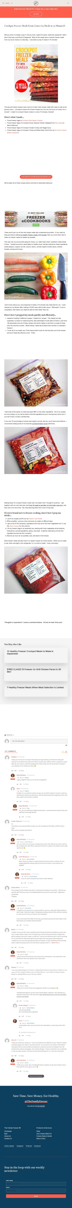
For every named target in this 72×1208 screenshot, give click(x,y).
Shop (38, 1131)
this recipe (58, 123)
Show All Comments (36, 1076)
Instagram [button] (41, 1106)
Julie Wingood (33, 876)
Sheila (26, 986)
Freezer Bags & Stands (44, 1136)
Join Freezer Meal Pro (44, 1133)
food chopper (14, 526)
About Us (7, 1136)
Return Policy (40, 1138)
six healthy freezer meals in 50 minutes (33, 235)
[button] (5, 3)
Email (8, 1187)
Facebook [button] (37, 1146)
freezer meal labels (35, 519)
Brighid (27, 777)
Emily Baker (15, 887)
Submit (36, 1196)
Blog (5, 1133)
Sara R (26, 1062)
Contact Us (8, 1138)
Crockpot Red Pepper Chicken (32, 120)
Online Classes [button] (9, 1146)
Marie (26, 954)
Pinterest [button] (29, 1146)
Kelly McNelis (21, 775)
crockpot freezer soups (40, 424)
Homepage (8, 1131)
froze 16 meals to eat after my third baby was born (46, 505)
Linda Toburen (29, 842)
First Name (9, 1180)
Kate (28, 808)
